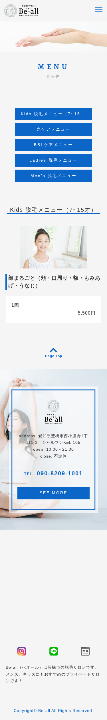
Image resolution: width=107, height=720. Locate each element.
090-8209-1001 (60, 473)
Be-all (44, 710)
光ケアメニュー (53, 129)
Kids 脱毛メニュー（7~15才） (55, 113)
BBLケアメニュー (53, 144)
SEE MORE (53, 493)
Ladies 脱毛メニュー (53, 160)
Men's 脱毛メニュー (54, 175)
